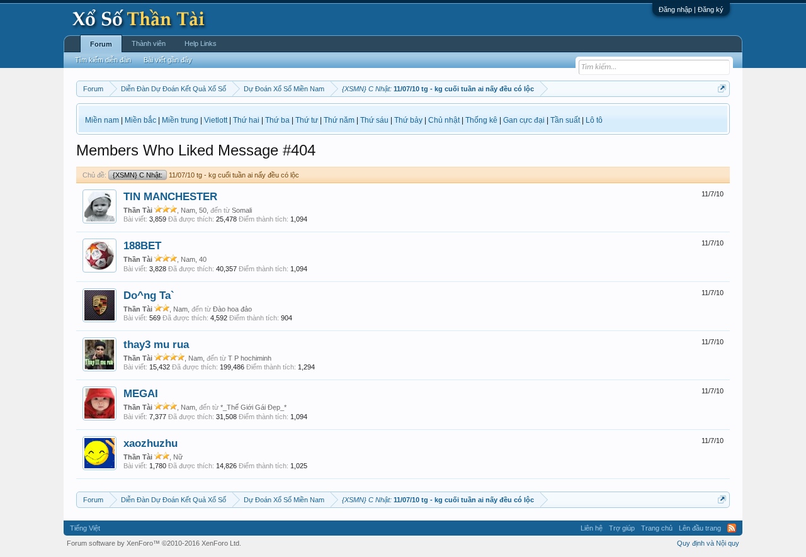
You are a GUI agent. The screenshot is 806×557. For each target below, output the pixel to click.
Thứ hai (246, 120)
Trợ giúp (622, 528)
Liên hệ (592, 528)
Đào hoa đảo (232, 309)
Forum (101, 44)
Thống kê (481, 120)
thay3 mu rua (156, 344)
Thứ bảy (408, 120)
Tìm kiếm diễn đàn (103, 60)
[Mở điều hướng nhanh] (722, 88)
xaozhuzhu (150, 443)
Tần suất (565, 120)
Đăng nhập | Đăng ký (691, 9)
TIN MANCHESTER (170, 196)
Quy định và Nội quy (708, 543)
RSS (731, 528)
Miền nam (102, 120)
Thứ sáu (374, 120)
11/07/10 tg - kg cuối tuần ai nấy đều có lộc (206, 175)
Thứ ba (277, 120)
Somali (242, 210)
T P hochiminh (249, 358)
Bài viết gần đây (168, 60)
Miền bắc (140, 120)
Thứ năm (339, 120)
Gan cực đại (524, 120)
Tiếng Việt (85, 528)
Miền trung (180, 120)
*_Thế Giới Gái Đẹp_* (253, 407)
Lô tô (594, 120)
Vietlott (215, 120)
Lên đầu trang (700, 528)
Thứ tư (306, 120)
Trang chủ (657, 528)
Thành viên (149, 43)
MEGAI (140, 393)
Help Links (200, 43)
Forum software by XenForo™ (154, 543)
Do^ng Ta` (148, 295)
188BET (142, 245)
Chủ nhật (444, 120)
